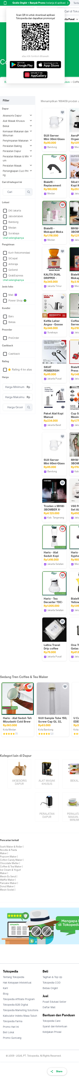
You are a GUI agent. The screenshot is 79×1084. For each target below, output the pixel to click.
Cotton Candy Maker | (12, 860)
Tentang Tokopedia (13, 977)
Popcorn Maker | (9, 856)
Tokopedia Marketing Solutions (20, 1010)
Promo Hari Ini (11, 1026)
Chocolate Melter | (10, 863)
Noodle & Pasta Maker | (8, 852)
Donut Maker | (7, 886)
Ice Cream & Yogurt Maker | (10, 871)
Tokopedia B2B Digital (15, 1004)
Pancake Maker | (9, 883)
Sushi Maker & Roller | (12, 846)
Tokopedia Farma (12, 1021)
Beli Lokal (8, 1032)
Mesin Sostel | (7, 889)
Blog (5, 993)
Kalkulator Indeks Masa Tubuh (20, 1015)
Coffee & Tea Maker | (11, 866)
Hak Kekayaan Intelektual (17, 982)
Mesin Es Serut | (8, 876)
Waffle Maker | (8, 879)
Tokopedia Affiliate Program (19, 999)
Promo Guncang (12, 1037)
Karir (5, 988)
